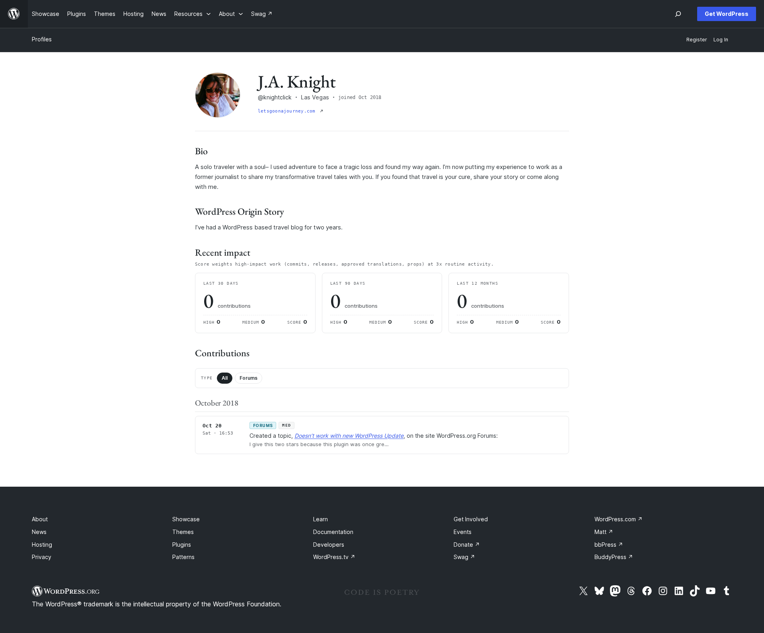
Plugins (181, 544)
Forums (248, 378)
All (225, 378)
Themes (183, 531)
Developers (328, 544)
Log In (720, 40)
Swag (464, 556)
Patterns (183, 556)
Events (463, 531)
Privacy (41, 556)
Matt (603, 531)
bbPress (608, 544)
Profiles (42, 39)
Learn (320, 519)
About (40, 519)
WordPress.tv (334, 556)
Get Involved (471, 519)
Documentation (333, 531)
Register (696, 40)
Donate (467, 544)
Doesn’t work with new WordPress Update (348, 435)
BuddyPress (613, 556)
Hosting (42, 544)
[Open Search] (678, 14)
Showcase (186, 519)
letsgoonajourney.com (288, 111)
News (39, 531)
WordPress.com (618, 519)
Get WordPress (726, 13)
